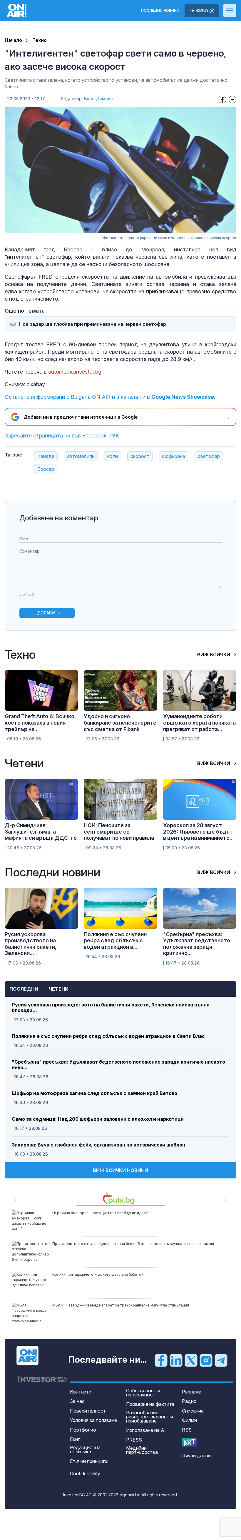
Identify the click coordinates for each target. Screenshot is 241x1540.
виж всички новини (120, 1170)
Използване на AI (146, 1430)
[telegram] (221, 1360)
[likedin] (176, 1360)
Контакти (80, 1392)
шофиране (173, 456)
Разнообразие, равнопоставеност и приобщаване (149, 1416)
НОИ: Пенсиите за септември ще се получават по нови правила (119, 831)
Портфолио (83, 1430)
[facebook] (161, 1360)
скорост (139, 456)
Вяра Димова (98, 98)
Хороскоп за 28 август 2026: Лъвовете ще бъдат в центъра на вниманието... (198, 831)
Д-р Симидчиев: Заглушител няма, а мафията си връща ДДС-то (41, 831)
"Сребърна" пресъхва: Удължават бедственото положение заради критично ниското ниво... (118, 1064)
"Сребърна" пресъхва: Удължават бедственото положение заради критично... (196, 943)
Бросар (45, 469)
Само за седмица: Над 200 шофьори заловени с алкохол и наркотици (98, 1119)
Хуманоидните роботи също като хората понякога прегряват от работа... (199, 722)
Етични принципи (89, 1461)
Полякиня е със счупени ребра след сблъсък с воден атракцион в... (115, 940)
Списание (193, 1411)
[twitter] (191, 1360)
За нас (77, 1401)
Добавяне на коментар (58, 518)
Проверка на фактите (150, 1404)
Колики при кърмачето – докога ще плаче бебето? (97, 1274)
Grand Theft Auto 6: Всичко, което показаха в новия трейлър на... (40, 722)
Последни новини (160, 10)
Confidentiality (85, 1473)
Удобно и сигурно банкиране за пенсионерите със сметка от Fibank (120, 722)
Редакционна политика (85, 1449)
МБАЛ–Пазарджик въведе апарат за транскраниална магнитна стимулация (120, 1305)
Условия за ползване (93, 1420)
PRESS (134, 1440)
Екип (75, 1439)
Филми (189, 1420)
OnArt (189, 1442)
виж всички (214, 654)
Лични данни (196, 1456)
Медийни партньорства (142, 1450)
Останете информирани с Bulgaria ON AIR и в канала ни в (110, 397)
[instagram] (206, 1360)
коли (112, 456)
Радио (189, 1401)
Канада (45, 456)
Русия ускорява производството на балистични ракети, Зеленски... (30, 943)
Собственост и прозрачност (143, 1393)
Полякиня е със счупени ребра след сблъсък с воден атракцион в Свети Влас (108, 1036)
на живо (199, 10)
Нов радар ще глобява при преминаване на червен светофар (92, 324)
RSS (187, 1430)
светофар (209, 456)
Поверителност (88, 1411)
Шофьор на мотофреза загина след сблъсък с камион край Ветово (94, 1093)
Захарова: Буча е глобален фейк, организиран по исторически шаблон (98, 1145)
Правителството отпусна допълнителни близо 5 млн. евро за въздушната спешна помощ (133, 1243)
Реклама (191, 1392)
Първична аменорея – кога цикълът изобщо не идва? (100, 1213)
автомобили (81, 456)
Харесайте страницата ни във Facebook (62, 435)
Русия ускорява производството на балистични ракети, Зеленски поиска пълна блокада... (111, 1007)
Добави (46, 612)
